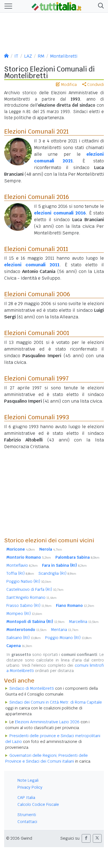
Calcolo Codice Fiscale (38, 804)
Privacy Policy (29, 787)
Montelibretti (63, 56)
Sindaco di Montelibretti (31, 688)
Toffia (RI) (20, 573)
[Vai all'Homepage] (56, 5)
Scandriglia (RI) (57, 573)
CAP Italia (26, 797)
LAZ (28, 56)
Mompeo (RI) (24, 613)
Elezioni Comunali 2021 (36, 131)
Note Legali (27, 780)
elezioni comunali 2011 (32, 265)
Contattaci (27, 821)
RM (41, 56)
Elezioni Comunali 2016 (36, 197)
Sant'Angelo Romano (31, 597)
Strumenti (26, 814)
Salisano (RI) (23, 637)
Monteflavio (22, 565)
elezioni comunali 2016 (60, 213)
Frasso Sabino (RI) (29, 605)
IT (16, 56)
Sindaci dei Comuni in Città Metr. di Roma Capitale (55, 702)
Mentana (64, 629)
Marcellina (84, 621)
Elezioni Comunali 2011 (36, 249)
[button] (100, 6)
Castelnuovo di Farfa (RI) (34, 589)
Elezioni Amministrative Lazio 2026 (47, 721)
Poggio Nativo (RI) (28, 581)
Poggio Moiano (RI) (68, 637)
